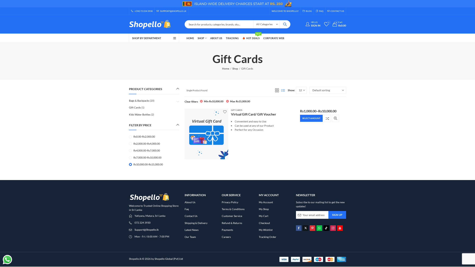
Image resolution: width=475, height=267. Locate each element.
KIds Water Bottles (139, 114)
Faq (187, 209)
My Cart (263, 215)
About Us (190, 202)
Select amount (311, 118)
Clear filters (191, 101)
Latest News (192, 229)
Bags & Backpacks (139, 100)
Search (285, 24)
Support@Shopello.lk (147, 229)
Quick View (335, 118)
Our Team (190, 236)
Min (213, 101)
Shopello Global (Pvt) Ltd (169, 258)
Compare (327, 118)
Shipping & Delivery (196, 223)
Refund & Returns (232, 223)
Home (225, 68)
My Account (266, 202)
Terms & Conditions (233, 209)
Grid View (277, 90)
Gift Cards (236, 110)
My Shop (264, 209)
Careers (226, 236)
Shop (235, 68)
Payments (227, 229)
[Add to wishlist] (225, 111)
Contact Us (191, 215)
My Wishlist (266, 229)
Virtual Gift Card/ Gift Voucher (253, 114)
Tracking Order (267, 236)
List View (283, 90)
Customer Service (232, 215)
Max (240, 101)
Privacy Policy (230, 202)
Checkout (264, 223)
